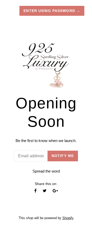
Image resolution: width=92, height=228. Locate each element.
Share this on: (46, 184)
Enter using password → (52, 11)
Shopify (68, 218)
